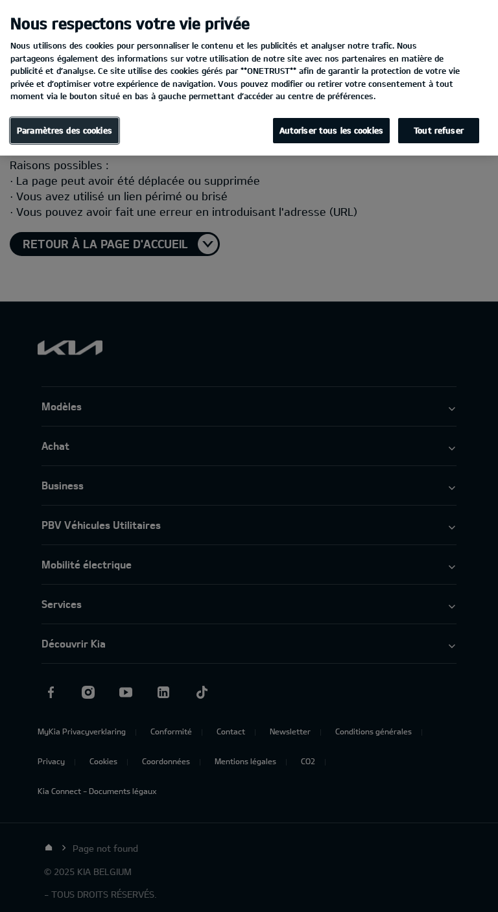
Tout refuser (439, 130)
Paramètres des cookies (64, 130)
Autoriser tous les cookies (331, 130)
